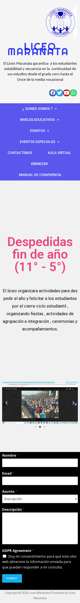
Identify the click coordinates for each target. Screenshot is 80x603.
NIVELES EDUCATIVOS (37, 120)
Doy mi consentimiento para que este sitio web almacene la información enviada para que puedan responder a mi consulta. (39, 561)
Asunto (9, 491)
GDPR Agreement (18, 550)
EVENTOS (37, 131)
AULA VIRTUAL (59, 153)
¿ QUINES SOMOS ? (37, 109)
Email (8, 473)
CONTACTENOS (20, 153)
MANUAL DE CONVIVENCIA (40, 175)
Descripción (13, 509)
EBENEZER (39, 164)
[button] (36, 427)
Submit (12, 578)
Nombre (10, 455)
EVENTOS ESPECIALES (37, 142)
